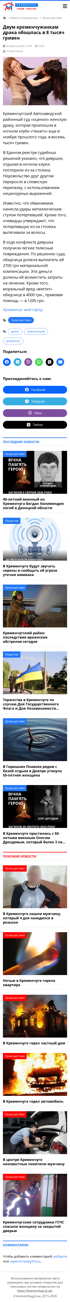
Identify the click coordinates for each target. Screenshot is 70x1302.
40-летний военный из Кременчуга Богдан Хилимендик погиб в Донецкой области (33, 503)
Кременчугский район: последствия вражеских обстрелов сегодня (25, 637)
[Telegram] (17, 362)
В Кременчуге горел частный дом (34, 1043)
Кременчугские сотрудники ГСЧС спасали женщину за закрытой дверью (33, 1226)
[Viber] (28, 362)
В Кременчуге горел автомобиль (33, 1101)
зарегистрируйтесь (25, 1261)
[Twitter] (49, 362)
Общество (11, 521)
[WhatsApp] (39, 362)
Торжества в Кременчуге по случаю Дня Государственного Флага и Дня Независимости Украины (31, 704)
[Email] (60, 362)
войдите (60, 1256)
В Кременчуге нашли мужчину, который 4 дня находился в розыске (32, 918)
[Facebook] (7, 362)
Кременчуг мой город (22, 309)
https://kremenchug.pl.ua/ (34, 1290)
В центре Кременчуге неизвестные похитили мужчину (34, 1161)
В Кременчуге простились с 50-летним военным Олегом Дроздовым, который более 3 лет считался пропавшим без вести (33, 837)
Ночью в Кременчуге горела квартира (29, 982)
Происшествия (21, 320)
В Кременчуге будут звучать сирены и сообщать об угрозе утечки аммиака (30, 570)
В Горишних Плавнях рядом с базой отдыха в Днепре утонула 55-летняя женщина (32, 770)
